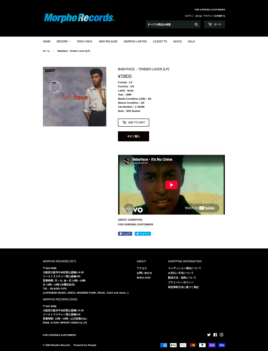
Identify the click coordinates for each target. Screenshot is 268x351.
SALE (191, 41)
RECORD (62, 41)
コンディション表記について (184, 268)
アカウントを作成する (214, 16)
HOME (47, 41)
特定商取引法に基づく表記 (183, 287)
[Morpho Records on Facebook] (215, 335)
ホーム (46, 51)
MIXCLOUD (143, 277)
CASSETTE (160, 41)
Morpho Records (60, 345)
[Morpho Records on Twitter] (209, 335)
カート (217, 24)
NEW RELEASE (108, 41)
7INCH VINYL (85, 41)
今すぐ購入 (133, 136)
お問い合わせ (144, 272)
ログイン (189, 16)
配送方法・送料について (182, 277)
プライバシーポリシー (181, 282)
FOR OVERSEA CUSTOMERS (135, 224)
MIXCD (177, 41)
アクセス (142, 268)
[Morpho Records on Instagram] (221, 335)
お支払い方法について (181, 272)
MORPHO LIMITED (135, 41)
